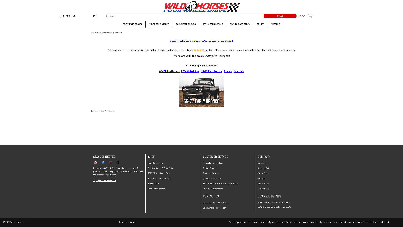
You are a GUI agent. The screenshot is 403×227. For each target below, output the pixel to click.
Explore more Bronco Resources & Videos (220, 183)
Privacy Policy (263, 183)
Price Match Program (156, 188)
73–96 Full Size (190, 71)
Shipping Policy (264, 168)
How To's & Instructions (213, 188)
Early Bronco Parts (155, 163)
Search (280, 16)
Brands (228, 71)
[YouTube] (110, 162)
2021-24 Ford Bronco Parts (159, 173)
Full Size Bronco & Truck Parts (160, 168)
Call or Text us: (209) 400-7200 (216, 202)
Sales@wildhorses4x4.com (215, 208)
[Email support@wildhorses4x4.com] (95, 16)
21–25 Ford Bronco (211, 71)
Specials (239, 71)
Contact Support (210, 168)
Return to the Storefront (103, 111)
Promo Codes (153, 183)
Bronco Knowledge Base (213, 163)
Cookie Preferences (127, 222)
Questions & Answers (212, 178)
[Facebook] (103, 162)
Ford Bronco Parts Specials (159, 178)
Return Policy (263, 173)
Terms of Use (263, 188)
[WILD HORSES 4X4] (201, 7)
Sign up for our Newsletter (104, 180)
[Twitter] (117, 162)
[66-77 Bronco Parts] (201, 91)
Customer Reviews (211, 173)
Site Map (261, 178)
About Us (261, 163)
